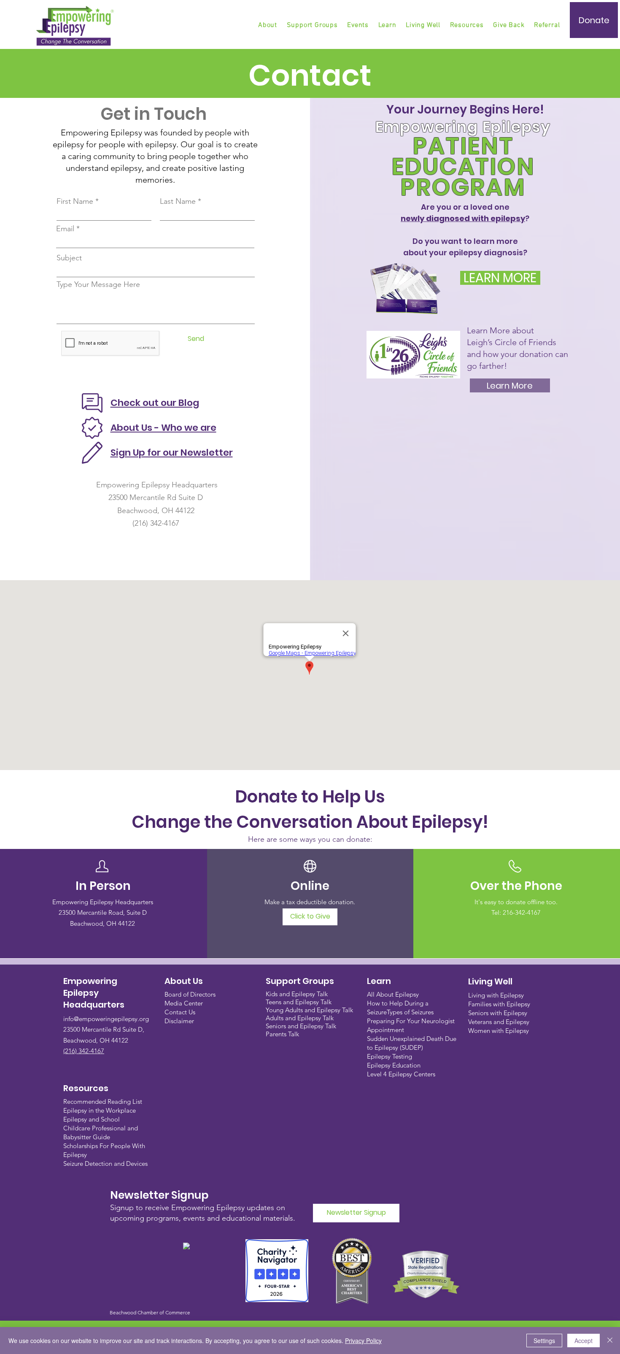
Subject (69, 258)
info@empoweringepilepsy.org (106, 1019)
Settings (544, 1340)
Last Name (178, 201)
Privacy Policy (363, 1340)
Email (65, 228)
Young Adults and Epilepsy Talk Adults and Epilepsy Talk (309, 1014)
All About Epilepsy (393, 994)
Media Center (183, 1003)
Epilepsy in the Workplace (99, 1110)
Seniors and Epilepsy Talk (301, 1026)
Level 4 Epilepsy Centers (401, 1074)
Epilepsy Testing (389, 1056)
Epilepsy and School (91, 1119)
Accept (583, 1340)
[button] (313, 25)
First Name (75, 201)
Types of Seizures (410, 1012)
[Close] (610, 1340)
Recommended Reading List (102, 1101)
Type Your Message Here (98, 284)
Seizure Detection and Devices (105, 1163)
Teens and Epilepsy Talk (299, 1002)
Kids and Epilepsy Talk (297, 994)
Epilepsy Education (394, 1065)
